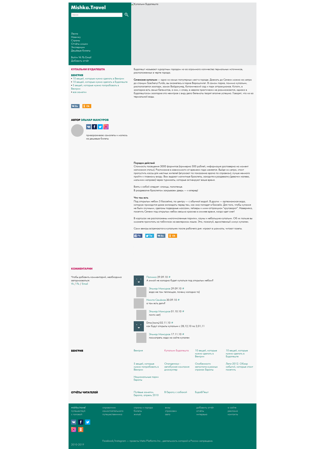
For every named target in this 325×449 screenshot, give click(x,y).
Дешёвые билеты (80, 50)
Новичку (76, 37)
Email (88, 57)
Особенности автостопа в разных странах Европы (206, 366)
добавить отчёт (205, 407)
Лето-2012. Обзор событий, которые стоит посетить (239, 366)
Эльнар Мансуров (95, 120)
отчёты (200, 411)
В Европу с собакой (175, 392)
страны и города (143, 407)
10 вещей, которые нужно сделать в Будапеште (100, 82)
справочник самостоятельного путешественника (112, 411)
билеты (138, 411)
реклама (233, 411)
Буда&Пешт (202, 392)
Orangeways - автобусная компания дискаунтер (176, 366)
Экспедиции (78, 47)
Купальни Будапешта (176, 350)
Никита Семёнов (156, 300)
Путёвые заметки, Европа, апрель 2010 (146, 394)
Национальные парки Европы (146, 378)
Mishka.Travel (88, 7)
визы (167, 407)
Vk (80, 57)
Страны (75, 40)
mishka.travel (78, 407)
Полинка (151, 277)
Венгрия (77, 75)
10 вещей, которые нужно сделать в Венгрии (98, 78)
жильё (137, 414)
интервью (201, 414)
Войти (74, 57)
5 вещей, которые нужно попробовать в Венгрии (146, 366)
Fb (83, 57)
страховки (171, 411)
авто (167, 414)
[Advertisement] (194, 128)
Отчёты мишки (79, 44)
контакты (233, 414)
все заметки (79, 92)
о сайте (232, 407)
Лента (74, 33)
